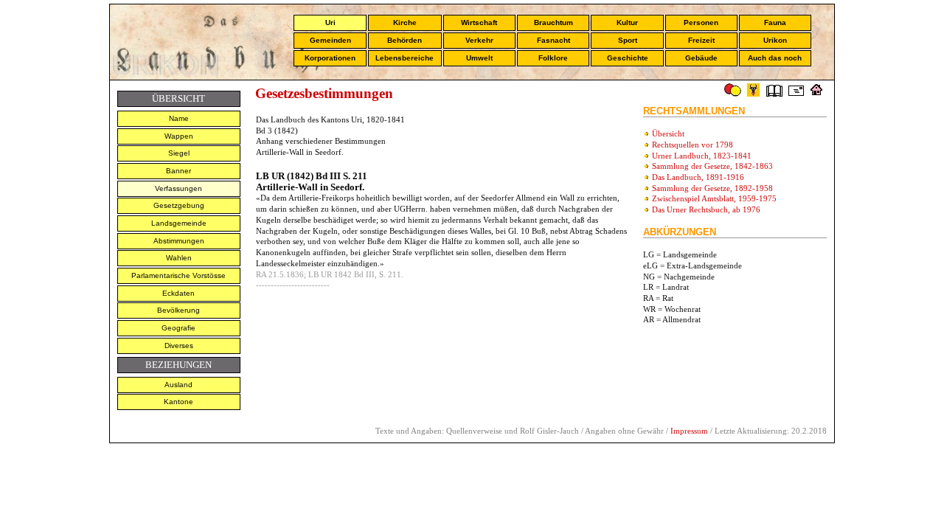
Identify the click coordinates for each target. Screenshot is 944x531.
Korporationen (330, 58)
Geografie (178, 328)
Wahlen (179, 258)
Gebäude (701, 58)
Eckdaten (178, 293)
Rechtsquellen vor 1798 (692, 144)
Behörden (404, 40)
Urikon (775, 40)
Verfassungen (178, 188)
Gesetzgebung (178, 205)
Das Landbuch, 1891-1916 (698, 177)
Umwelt (479, 58)
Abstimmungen (178, 241)
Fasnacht (553, 40)
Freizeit (701, 40)
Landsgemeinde (178, 223)
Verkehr (479, 40)
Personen (701, 22)
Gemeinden (330, 40)
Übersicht (668, 133)
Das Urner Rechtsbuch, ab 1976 (706, 209)
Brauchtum (553, 22)
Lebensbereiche (404, 58)
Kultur (627, 22)
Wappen (178, 136)
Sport (627, 40)
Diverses (178, 345)
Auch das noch (775, 58)
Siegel (179, 153)
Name (179, 118)
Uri (330, 22)
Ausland (178, 385)
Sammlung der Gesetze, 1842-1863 (712, 166)
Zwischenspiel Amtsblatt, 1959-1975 (714, 198)
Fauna (775, 22)
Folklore (553, 58)
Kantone (178, 402)
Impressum (689, 430)
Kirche (405, 22)
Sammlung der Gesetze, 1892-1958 (712, 188)
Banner (178, 171)
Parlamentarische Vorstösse (178, 275)
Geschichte (627, 58)
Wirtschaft (479, 22)
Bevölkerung (178, 310)
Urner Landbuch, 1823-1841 (702, 155)
